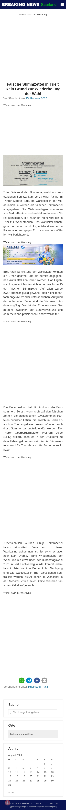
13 (31, 772)
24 (9, 780)
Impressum (26, 803)
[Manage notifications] (7, 802)
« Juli (11, 792)
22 (45, 776)
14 (38, 772)
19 (24, 776)
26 (24, 780)
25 (16, 780)
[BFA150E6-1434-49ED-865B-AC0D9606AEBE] (33, 254)
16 (52, 772)
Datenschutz (40, 803)
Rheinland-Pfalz (38, 686)
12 (24, 772)
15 (45, 772)
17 (9, 776)
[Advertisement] (33, 49)
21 (38, 776)
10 (9, 772)
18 (16, 776)
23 (52, 776)
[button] (22, 680)
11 (16, 772)
